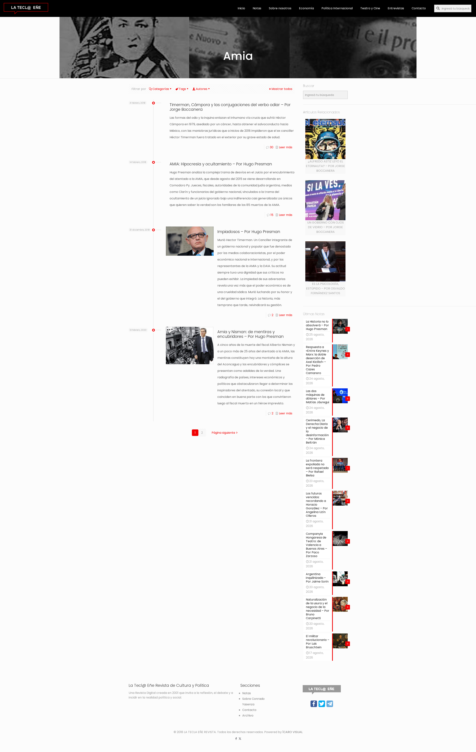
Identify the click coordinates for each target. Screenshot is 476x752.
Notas (246, 693)
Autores (201, 89)
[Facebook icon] (236, 738)
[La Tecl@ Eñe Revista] (26, 8)
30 (271, 147)
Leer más (285, 147)
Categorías (160, 89)
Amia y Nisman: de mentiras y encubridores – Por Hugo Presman (250, 334)
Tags (182, 89)
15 (272, 215)
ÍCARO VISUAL (292, 732)
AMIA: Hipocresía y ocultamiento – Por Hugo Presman (221, 164)
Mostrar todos (281, 89)
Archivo (247, 715)
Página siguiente (223, 433)
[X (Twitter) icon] (240, 738)
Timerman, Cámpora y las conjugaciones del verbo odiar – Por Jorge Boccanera (230, 107)
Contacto (249, 710)
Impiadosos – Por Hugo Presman (248, 231)
